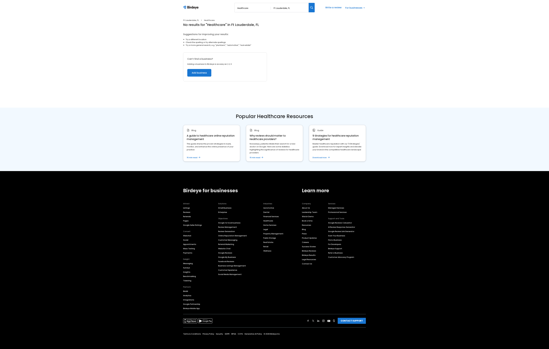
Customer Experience (227, 270)
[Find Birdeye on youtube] (328, 321)
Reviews (186, 212)
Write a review (333, 7)
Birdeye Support (335, 248)
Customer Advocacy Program (341, 257)
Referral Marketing (226, 244)
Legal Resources (309, 259)
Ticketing (187, 280)
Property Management (273, 233)
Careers (305, 242)
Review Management (227, 227)
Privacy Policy (208, 334)
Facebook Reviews (226, 261)
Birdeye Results (309, 255)
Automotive (268, 208)
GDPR (227, 334)
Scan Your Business (336, 235)
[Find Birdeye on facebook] (308, 321)
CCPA (240, 334)
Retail (265, 246)
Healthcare (268, 221)
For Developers (334, 244)
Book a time (307, 221)
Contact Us (307, 264)
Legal (265, 229)
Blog (304, 229)
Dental (266, 212)
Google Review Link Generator (341, 231)
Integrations (188, 300)
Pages (186, 221)
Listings (186, 208)
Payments (187, 253)
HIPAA (233, 334)
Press (304, 233)
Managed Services (336, 208)
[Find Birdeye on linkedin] (318, 321)
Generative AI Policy (253, 334)
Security (219, 334)
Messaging (188, 263)
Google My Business (227, 257)
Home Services (269, 225)
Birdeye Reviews (309, 251)
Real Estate (268, 242)
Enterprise (222, 212)
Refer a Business (335, 253)
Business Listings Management (232, 266)
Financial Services (271, 216)
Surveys (186, 268)
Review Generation (226, 231)
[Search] (312, 7)
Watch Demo (308, 216)
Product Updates (309, 238)
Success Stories (309, 246)
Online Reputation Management (232, 235)
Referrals (187, 216)
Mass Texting (189, 248)
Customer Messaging (227, 240)
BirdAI (185, 291)
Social (185, 240)
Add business (199, 72)
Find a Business (335, 240)
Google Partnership (191, 304)
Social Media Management (230, 274)
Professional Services (337, 212)
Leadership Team (309, 212)
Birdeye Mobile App (191, 308)
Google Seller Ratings (192, 225)
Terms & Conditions (192, 334)
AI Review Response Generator (341, 227)
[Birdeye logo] (191, 8)
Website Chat (224, 248)
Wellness (267, 251)
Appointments (189, 244)
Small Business (224, 208)
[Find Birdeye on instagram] (323, 321)
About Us (306, 208)
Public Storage (269, 238)
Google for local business (229, 223)
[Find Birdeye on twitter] (313, 321)
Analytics (187, 295)
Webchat (187, 235)
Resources (306, 225)
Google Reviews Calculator (340, 223)
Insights (186, 272)
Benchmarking (189, 276)
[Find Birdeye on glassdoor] (334, 321)
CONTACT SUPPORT (352, 320)
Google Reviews (225, 253)
